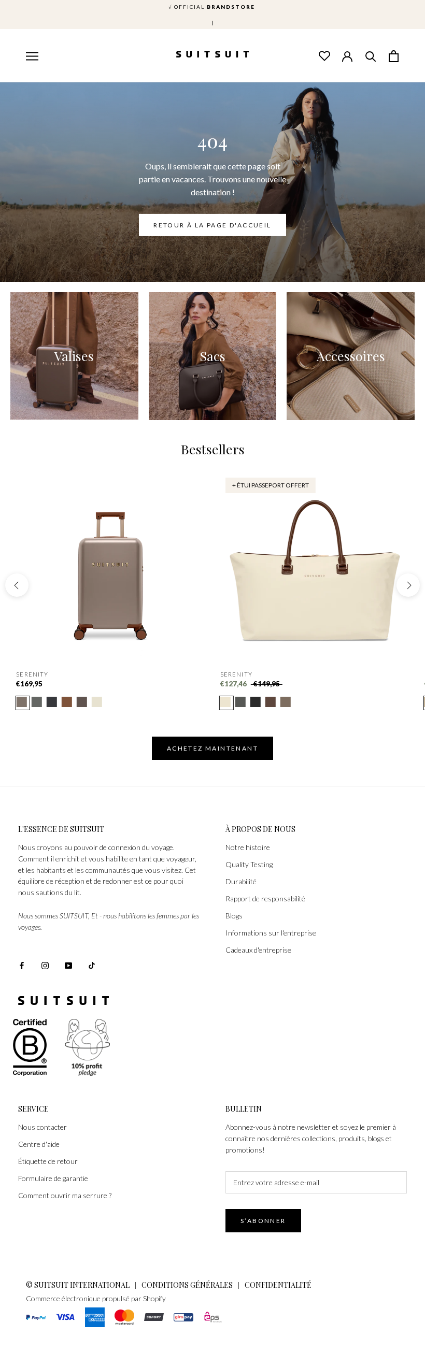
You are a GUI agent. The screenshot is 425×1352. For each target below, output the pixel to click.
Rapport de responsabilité (265, 898)
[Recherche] (370, 55)
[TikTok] (91, 965)
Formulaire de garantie (53, 1178)
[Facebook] (21, 965)
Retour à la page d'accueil (212, 225)
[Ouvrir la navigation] (31, 56)
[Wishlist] (324, 55)
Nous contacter (42, 1127)
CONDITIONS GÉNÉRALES (187, 1285)
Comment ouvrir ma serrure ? (64, 1195)
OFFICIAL (212, 7)
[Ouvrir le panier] (394, 55)
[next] (408, 585)
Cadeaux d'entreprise (258, 949)
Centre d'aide (39, 1144)
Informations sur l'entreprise (270, 932)
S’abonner (263, 1221)
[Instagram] (45, 965)
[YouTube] (68, 965)
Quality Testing (249, 864)
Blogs (234, 915)
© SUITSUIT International (78, 1285)
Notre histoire (247, 847)
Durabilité (241, 881)
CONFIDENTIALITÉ (278, 1285)
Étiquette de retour (48, 1161)
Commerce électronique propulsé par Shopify (96, 1298)
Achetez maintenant (212, 748)
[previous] (17, 585)
